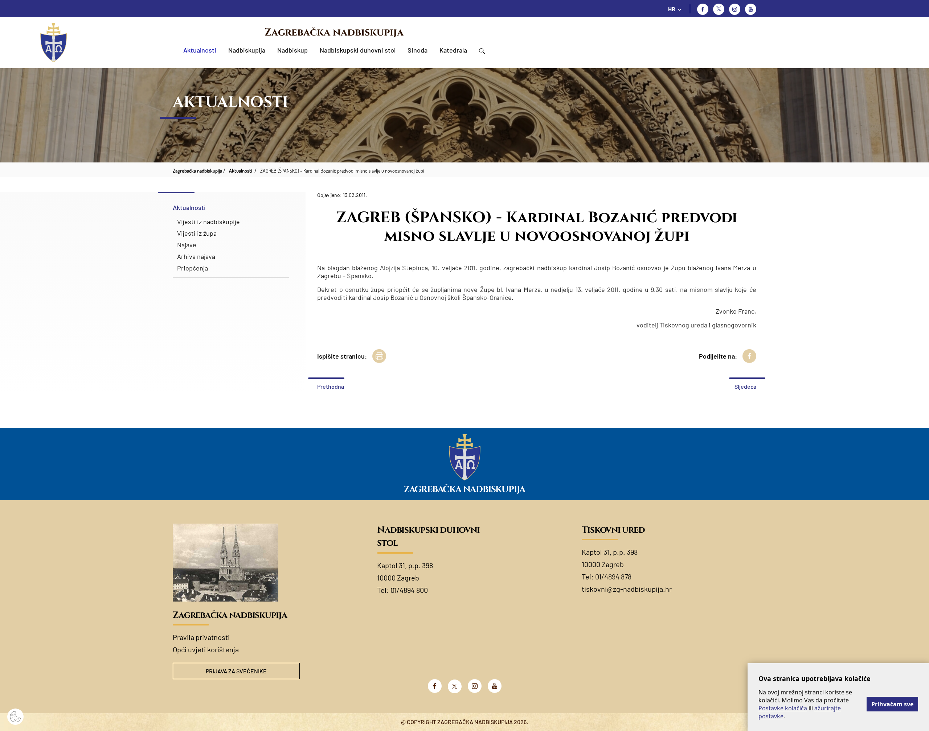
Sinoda (417, 50)
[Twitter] (718, 9)
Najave (186, 245)
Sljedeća (745, 386)
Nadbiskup (292, 50)
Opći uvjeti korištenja (206, 649)
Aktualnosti (199, 50)
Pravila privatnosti (201, 637)
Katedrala (453, 50)
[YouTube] (495, 686)
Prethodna (330, 386)
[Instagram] (734, 9)
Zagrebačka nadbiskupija (334, 32)
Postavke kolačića (782, 708)
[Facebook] (702, 9)
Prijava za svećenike (236, 671)
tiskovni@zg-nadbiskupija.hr (627, 589)
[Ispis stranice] (379, 356)
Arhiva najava (196, 256)
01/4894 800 (409, 590)
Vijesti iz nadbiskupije (208, 222)
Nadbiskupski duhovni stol (358, 50)
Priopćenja (192, 268)
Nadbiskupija (246, 50)
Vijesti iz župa (197, 233)
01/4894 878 (613, 576)
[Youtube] (750, 9)
